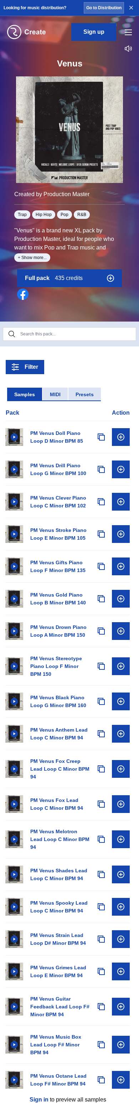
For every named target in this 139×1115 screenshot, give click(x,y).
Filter (31, 367)
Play (14, 437)
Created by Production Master (51, 194)
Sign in (39, 1100)
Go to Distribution (104, 7)
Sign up (93, 32)
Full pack (54, 278)
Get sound (121, 437)
